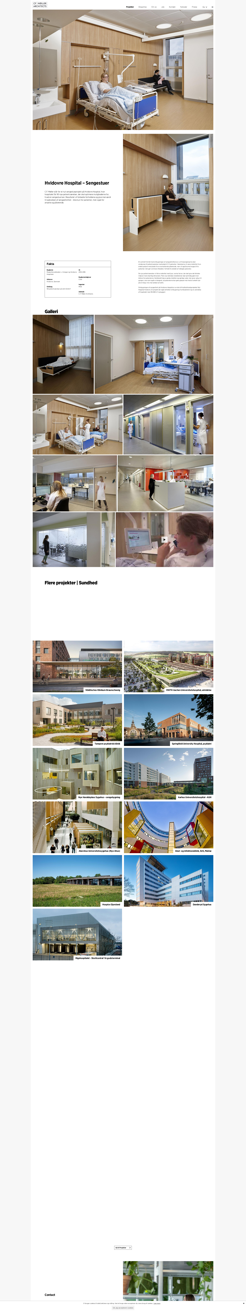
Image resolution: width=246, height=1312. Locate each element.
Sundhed (88, 583)
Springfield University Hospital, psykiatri (191, 743)
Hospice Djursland (111, 904)
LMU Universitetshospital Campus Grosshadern (188, 639)
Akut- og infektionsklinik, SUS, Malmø (193, 851)
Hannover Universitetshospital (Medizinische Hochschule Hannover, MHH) (83, 639)
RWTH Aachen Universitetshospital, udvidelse (188, 690)
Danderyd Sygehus (202, 904)
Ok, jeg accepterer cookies (123, 1308)
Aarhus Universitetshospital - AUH (194, 797)
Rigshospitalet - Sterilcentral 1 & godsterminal (97, 958)
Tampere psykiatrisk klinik (107, 743)
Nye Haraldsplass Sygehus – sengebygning (99, 797)
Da (204, 7)
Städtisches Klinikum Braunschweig (102, 690)
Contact (50, 1295)
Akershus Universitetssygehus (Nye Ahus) (99, 851)
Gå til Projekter (121, 1248)
